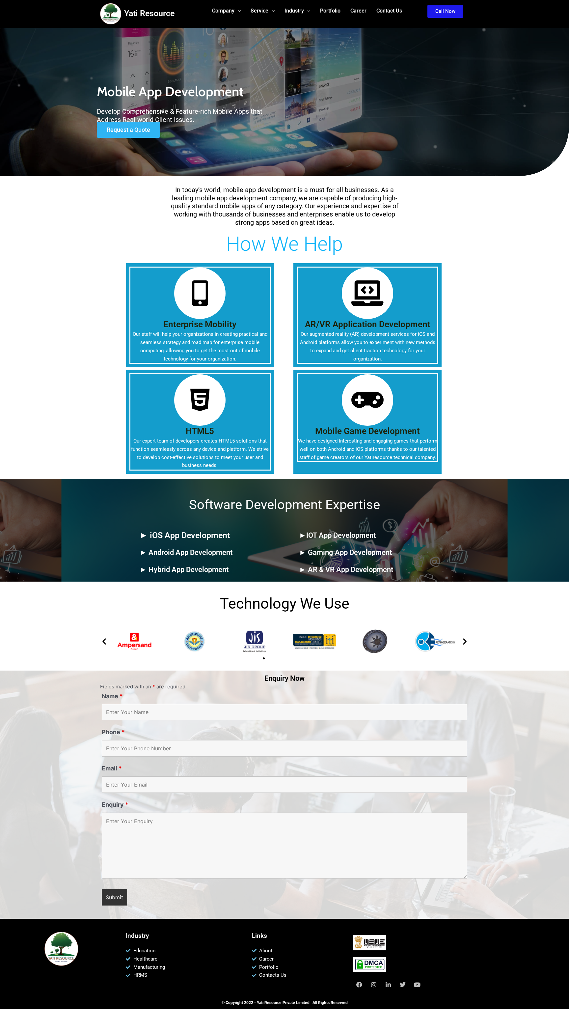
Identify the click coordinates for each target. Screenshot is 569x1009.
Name (112, 696)
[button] (226, 10)
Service (259, 11)
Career (358, 11)
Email (112, 768)
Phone (113, 732)
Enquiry (115, 804)
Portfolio (330, 11)
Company (223, 11)
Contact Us (389, 11)
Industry (294, 11)
